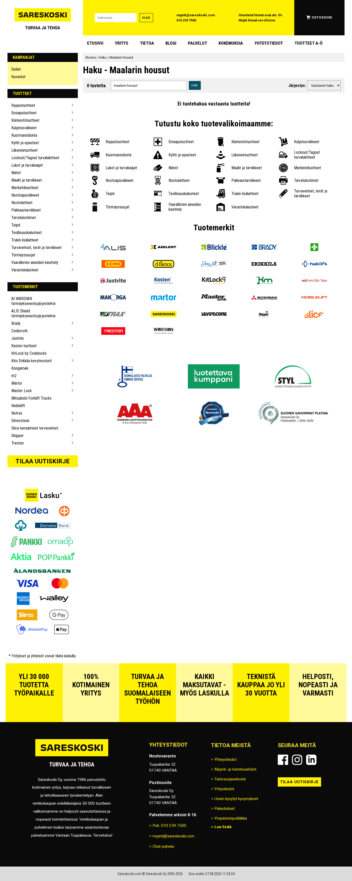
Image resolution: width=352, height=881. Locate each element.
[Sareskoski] (163, 314)
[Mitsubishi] (264, 298)
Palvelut (197, 43)
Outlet (16, 69)
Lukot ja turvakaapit (27, 165)
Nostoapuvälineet (25, 195)
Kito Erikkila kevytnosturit (31, 360)
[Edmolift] (214, 264)
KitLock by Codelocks (29, 353)
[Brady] (264, 247)
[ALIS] (113, 247)
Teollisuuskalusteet (26, 232)
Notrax (16, 413)
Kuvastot (18, 76)
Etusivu (95, 43)
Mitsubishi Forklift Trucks (31, 398)
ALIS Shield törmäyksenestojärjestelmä (33, 313)
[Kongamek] (264, 281)
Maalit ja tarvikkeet (26, 180)
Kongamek (19, 368)
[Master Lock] (214, 298)
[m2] (314, 281)
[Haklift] (314, 264)
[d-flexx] (163, 264)
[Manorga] (113, 298)
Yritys (121, 43)
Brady (16, 323)
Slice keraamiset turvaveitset (34, 428)
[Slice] (314, 314)
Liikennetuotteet (24, 150)
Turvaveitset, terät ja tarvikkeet (36, 247)
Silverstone (20, 420)
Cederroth (19, 330)
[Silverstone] (214, 314)
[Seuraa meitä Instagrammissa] (297, 760)
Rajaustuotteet (23, 105)
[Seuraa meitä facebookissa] (283, 760)
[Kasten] (163, 281)
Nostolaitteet (21, 202)
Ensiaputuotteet (24, 112)
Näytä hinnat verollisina (257, 20)
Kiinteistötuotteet (25, 120)
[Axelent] (163, 247)
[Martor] (163, 298)
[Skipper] (264, 314)
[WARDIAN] (163, 331)
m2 (13, 375)
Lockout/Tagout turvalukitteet (35, 157)
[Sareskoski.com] (71, 756)
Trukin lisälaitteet (24, 240)
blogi (170, 43)
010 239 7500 (186, 20)
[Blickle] (214, 247)
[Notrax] (113, 314)
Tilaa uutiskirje (42, 461)
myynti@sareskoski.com (196, 15)
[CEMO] (113, 264)
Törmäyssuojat (23, 255)
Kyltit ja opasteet (25, 142)
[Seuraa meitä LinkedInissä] (311, 760)
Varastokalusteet (24, 270)
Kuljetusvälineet (24, 127)
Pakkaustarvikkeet (26, 210)
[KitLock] (214, 281)
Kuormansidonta (24, 135)
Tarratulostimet (23, 217)
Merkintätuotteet (24, 187)
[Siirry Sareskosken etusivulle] (42, 17)
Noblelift (18, 405)
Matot (16, 172)
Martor (16, 383)
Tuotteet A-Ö (309, 43)
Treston (17, 443)
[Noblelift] (314, 298)
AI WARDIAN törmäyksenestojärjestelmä (33, 301)
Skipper (17, 435)
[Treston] (113, 331)
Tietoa (147, 43)
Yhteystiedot (269, 43)
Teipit (15, 225)
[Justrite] (113, 281)
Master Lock (21, 390)
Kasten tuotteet (24, 345)
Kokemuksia (231, 43)
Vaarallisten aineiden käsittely (34, 262)
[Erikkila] (264, 264)
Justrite (17, 338)
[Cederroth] (314, 247)
